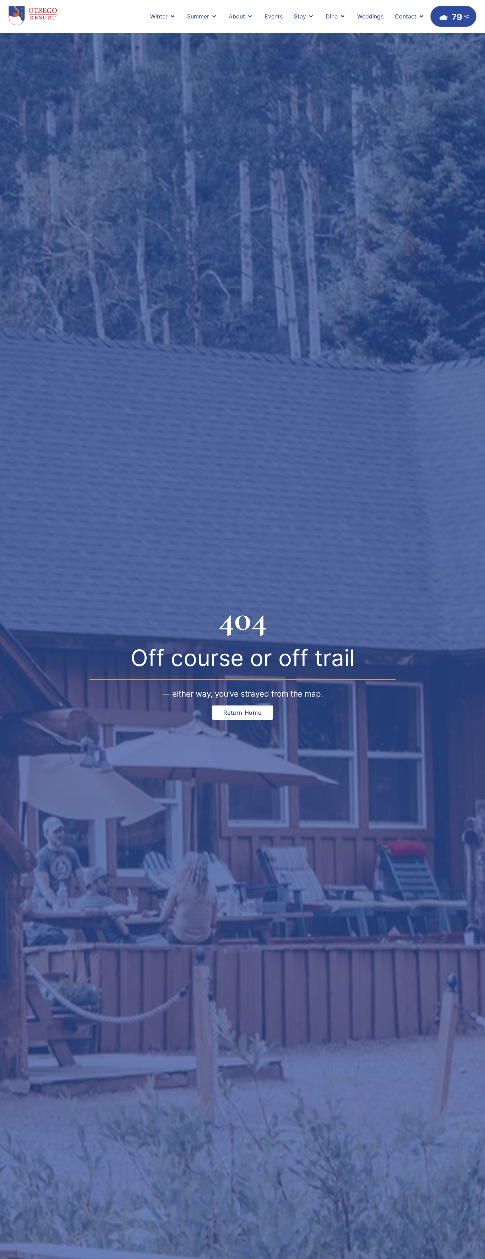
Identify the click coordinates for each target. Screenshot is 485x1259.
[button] (163, 16)
